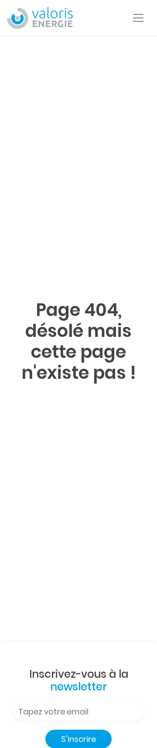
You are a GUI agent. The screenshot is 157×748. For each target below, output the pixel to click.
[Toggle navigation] (138, 18)
